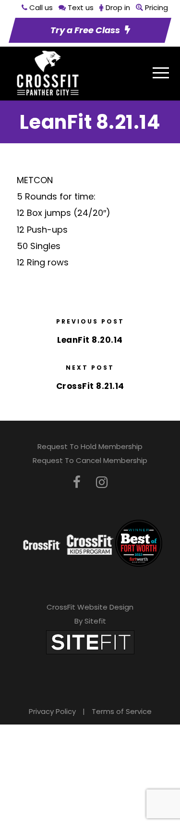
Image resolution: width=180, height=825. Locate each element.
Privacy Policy (52, 711)
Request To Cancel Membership (90, 460)
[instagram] (102, 482)
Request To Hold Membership (90, 446)
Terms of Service (122, 711)
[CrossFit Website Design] (90, 642)
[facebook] (77, 482)
